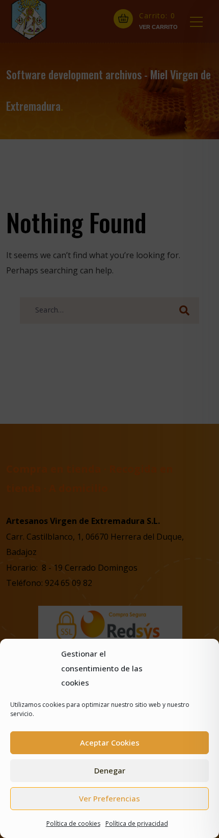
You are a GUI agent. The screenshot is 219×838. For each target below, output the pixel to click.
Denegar (109, 770)
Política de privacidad (136, 823)
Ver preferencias (109, 798)
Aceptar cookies (110, 742)
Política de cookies (73, 823)
